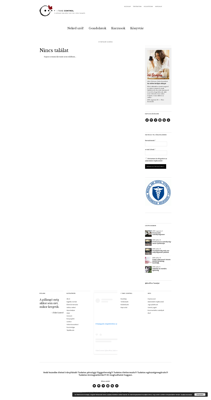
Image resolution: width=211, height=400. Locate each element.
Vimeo (155, 121)
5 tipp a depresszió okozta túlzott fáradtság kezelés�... (161, 261)
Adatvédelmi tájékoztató (156, 302)
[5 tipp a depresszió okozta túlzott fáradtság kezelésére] (148, 260)
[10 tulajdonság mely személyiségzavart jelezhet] (148, 251)
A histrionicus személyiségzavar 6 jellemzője (161, 242)
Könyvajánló (71, 319)
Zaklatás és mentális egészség (159, 269)
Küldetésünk (148, 6)
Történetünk (137, 6)
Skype (164, 121)
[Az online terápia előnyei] (158, 64)
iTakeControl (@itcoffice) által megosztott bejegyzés (113, 350)
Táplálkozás (70, 330)
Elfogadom (200, 394)
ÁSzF (149, 313)
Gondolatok (97, 28)
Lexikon (69, 321)
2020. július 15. (156, 240)
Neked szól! (75, 28)
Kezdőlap (127, 6)
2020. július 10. (156, 257)
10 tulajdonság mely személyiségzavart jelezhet (161, 251)
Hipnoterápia (71, 310)
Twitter (147, 121)
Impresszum (152, 299)
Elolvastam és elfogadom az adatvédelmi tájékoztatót (156, 160)
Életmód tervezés (72, 304)
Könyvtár (137, 28)
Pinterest (160, 121)
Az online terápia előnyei (156, 83)
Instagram (151, 121)
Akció (148, 81)
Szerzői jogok (152, 307)
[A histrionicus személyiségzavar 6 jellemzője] (148, 242)
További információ (186, 394)
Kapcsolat (158, 6)
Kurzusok (118, 28)
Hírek (68, 313)
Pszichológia (71, 327)
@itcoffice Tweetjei (152, 283)
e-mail (168, 121)
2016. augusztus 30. (153, 100)
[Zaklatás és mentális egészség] (148, 269)
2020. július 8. (156, 267)
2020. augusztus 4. (157, 231)
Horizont (153, 81)
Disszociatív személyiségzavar (158, 233)
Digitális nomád (72, 302)
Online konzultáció (162, 81)
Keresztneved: (150, 140)
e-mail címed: (150, 149)
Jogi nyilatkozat (153, 304)
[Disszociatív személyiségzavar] (148, 233)
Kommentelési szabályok (156, 310)
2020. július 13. (156, 249)
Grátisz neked (71, 307)
